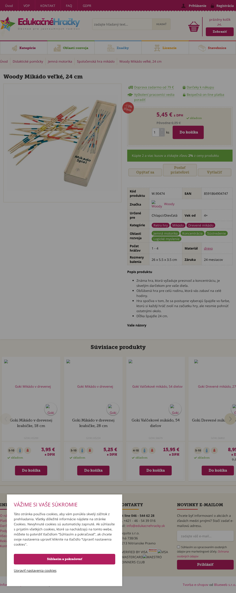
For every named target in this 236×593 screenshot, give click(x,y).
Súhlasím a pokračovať (64, 559)
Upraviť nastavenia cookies (35, 570)
